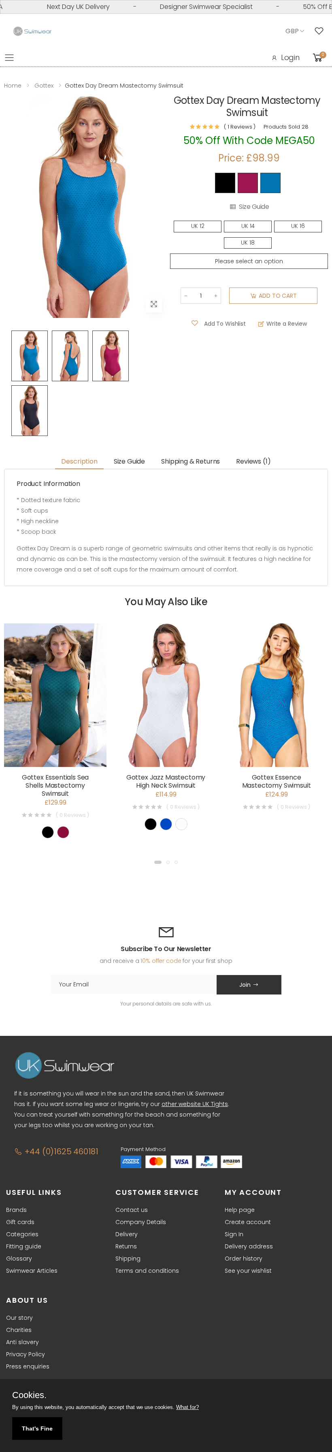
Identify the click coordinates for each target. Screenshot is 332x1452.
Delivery (126, 1234)
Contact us (131, 1210)
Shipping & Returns (190, 461)
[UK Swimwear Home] (32, 31)
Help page (240, 1210)
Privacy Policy (25, 1354)
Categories (22, 1234)
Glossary (19, 1258)
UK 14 (248, 226)
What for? (187, 1407)
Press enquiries (27, 1366)
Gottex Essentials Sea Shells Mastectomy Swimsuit (55, 785)
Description (79, 461)
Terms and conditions (147, 1271)
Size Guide (254, 207)
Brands (16, 1210)
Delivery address (249, 1246)
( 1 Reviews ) (239, 126)
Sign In (234, 1234)
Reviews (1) (253, 461)
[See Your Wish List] (321, 31)
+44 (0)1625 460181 (60, 1151)
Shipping (127, 1258)
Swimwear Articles (31, 1271)
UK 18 (248, 243)
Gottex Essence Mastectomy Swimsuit (276, 781)
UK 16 (298, 226)
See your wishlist (248, 1271)
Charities (19, 1330)
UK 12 (197, 226)
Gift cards (20, 1222)
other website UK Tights (195, 1104)
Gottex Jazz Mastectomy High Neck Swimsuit (165, 781)
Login (290, 57)
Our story (19, 1318)
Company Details (140, 1222)
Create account (248, 1222)
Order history (243, 1258)
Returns (126, 1246)
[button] (158, 862)
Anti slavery (22, 1342)
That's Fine (37, 1428)
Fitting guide (23, 1246)
